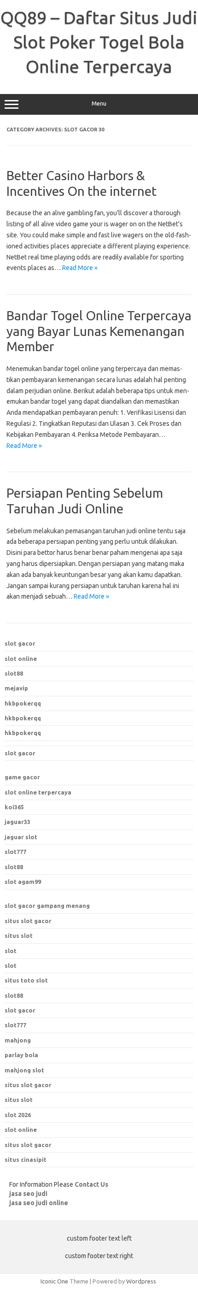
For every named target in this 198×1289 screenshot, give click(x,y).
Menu (99, 103)
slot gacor (20, 643)
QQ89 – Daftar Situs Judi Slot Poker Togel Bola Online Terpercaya (99, 42)
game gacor (22, 777)
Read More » (80, 267)
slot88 (14, 673)
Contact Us (91, 1184)
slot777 (15, 851)
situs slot (19, 935)
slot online (21, 658)
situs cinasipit (26, 1159)
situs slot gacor (28, 921)
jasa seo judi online (38, 1203)
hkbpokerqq (23, 703)
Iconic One (54, 1281)
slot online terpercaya (38, 792)
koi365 (14, 807)
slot (11, 951)
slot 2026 (18, 1115)
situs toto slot (26, 980)
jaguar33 (17, 821)
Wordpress (141, 1281)
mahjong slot (24, 1070)
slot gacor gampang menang (47, 905)
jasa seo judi (28, 1193)
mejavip (16, 688)
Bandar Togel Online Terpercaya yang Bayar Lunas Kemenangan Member (99, 330)
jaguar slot (21, 837)
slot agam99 (23, 881)
